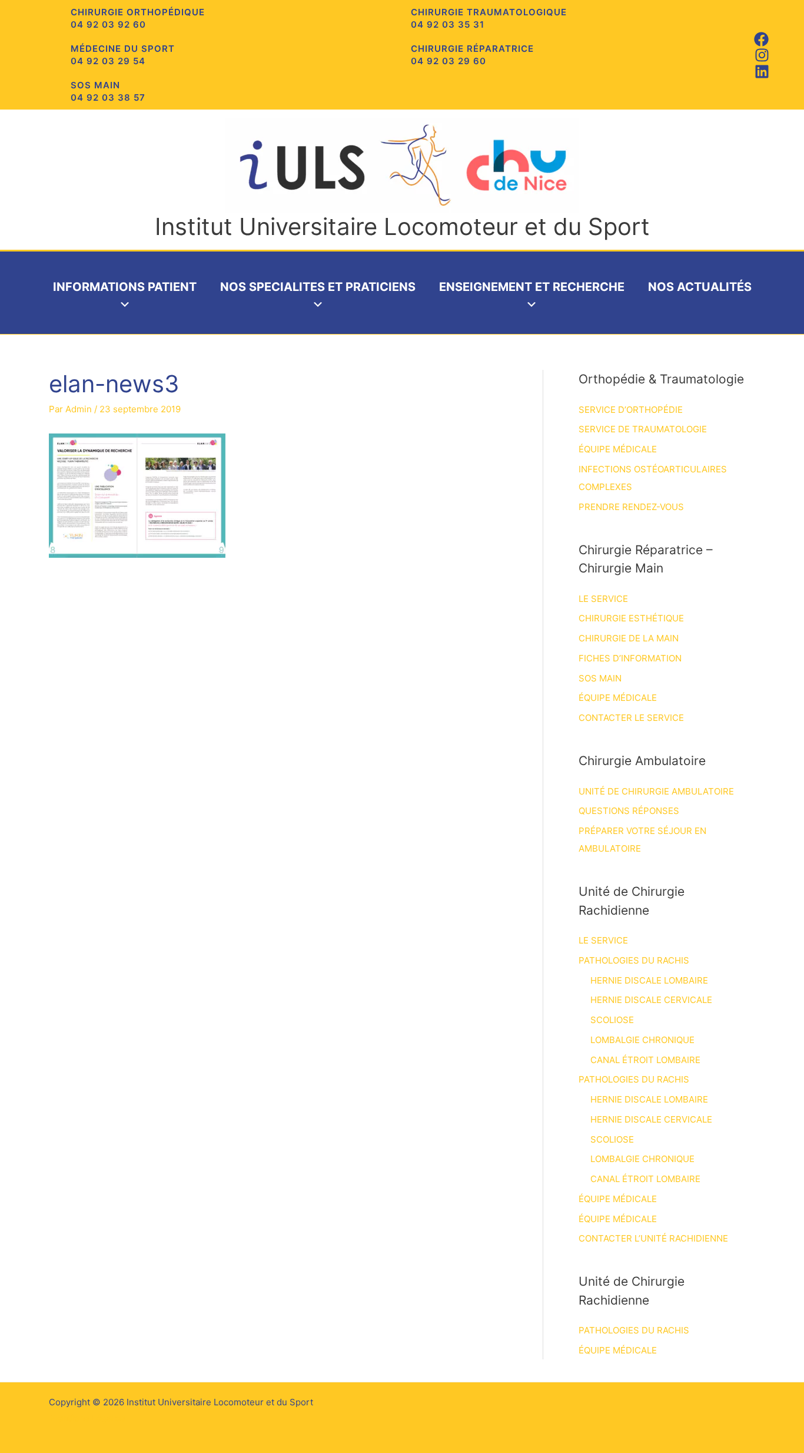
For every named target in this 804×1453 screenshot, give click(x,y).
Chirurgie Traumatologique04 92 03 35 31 (489, 18)
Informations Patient (125, 287)
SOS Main (600, 678)
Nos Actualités (700, 287)
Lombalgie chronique (642, 1039)
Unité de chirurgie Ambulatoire (656, 791)
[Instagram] (762, 55)
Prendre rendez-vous (631, 506)
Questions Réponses (629, 810)
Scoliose (612, 1019)
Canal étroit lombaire (645, 1059)
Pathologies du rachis (634, 960)
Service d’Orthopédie (631, 409)
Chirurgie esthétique (631, 618)
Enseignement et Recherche (531, 287)
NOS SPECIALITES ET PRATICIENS (318, 287)
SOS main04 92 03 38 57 (108, 91)
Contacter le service (631, 717)
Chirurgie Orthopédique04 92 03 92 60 (138, 18)
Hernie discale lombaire (649, 980)
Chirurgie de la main (629, 638)
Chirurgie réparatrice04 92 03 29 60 (472, 55)
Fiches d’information (630, 658)
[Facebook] (761, 39)
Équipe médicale (618, 449)
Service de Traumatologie (643, 429)
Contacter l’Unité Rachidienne (653, 1238)
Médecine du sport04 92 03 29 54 (123, 55)
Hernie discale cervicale (651, 999)
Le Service (603, 598)
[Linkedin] (762, 71)
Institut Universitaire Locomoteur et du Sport (402, 226)
